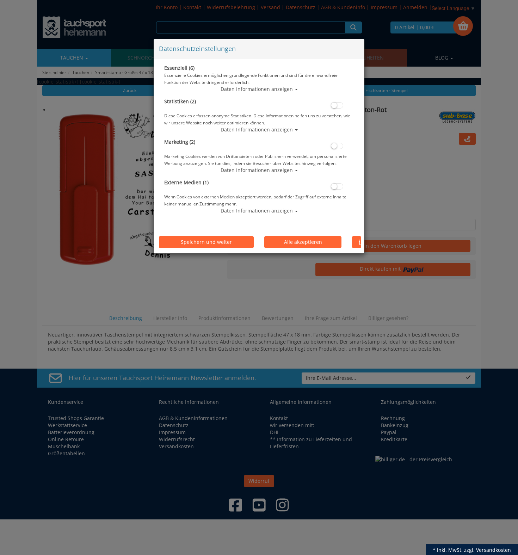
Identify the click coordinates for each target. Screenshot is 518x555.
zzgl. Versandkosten (487, 550)
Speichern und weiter (206, 242)
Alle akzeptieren (303, 242)
